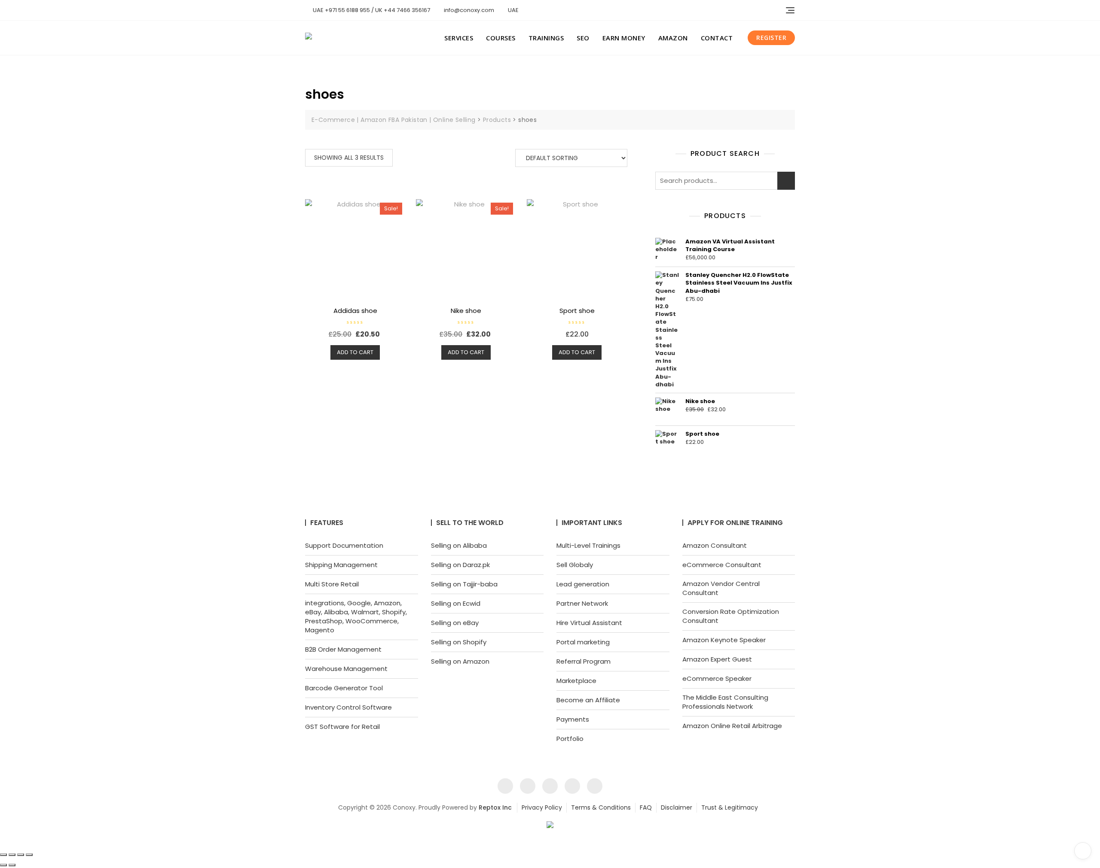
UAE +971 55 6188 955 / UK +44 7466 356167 (371, 10)
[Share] (20, 854)
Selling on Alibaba (459, 545)
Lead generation (582, 584)
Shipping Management (341, 564)
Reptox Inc (495, 807)
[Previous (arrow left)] (3, 865)
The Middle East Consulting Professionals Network (725, 702)
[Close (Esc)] (29, 854)
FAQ (646, 807)
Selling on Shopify (458, 641)
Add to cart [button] (355, 352)
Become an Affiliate (588, 699)
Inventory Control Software (348, 707)
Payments (572, 719)
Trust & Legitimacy (729, 807)
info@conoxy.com (468, 10)
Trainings (546, 37)
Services (458, 37)
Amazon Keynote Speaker (724, 639)
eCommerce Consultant (721, 564)
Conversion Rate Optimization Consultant (730, 616)
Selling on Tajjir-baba (464, 584)
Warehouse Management (346, 668)
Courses (501, 37)
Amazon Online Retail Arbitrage (732, 725)
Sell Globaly (574, 564)
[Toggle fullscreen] (12, 854)
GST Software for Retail (342, 726)
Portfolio (570, 738)
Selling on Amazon (460, 661)
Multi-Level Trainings (588, 545)
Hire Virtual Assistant (589, 622)
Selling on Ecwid (455, 603)
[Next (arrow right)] (12, 865)
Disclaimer (676, 807)
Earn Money (623, 37)
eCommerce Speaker (717, 678)
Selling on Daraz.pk (460, 564)
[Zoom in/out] (3, 854)
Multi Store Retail (332, 584)
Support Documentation (344, 545)
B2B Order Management (343, 649)
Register (771, 37)
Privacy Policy (542, 807)
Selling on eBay (455, 622)
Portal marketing (583, 641)
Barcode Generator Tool (344, 687)
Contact (717, 37)
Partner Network (582, 603)
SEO (583, 37)
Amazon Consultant (714, 545)
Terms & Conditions (601, 807)
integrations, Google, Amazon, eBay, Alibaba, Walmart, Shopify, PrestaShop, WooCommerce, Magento (356, 616)
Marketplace (576, 680)
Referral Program (583, 661)
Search (786, 181)
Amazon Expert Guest (717, 659)
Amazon (673, 37)
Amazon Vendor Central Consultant (721, 588)
